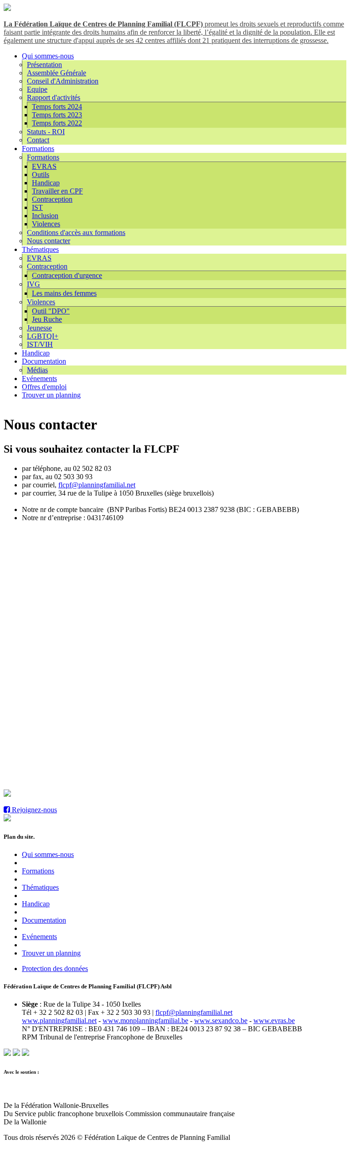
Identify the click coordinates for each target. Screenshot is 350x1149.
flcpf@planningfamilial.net (96, 485)
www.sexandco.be (220, 1020)
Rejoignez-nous (33, 810)
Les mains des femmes (64, 293)
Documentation (44, 361)
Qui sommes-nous (48, 56)
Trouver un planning (51, 395)
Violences (46, 224)
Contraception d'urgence (67, 275)
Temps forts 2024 (57, 106)
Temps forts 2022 (57, 123)
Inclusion (45, 215)
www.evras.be (274, 1020)
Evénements (39, 378)
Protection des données (55, 968)
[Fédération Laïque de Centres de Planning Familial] (7, 8)
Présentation (44, 64)
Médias (37, 370)
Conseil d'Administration (62, 81)
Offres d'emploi (44, 387)
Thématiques (40, 249)
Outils (40, 174)
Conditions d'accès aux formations (76, 232)
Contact (38, 140)
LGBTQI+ (42, 336)
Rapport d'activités (53, 97)
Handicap (46, 183)
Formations (38, 148)
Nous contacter (48, 241)
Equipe (37, 89)
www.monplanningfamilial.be (145, 1020)
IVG (33, 284)
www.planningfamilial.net (59, 1020)
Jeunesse (39, 328)
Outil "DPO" (51, 311)
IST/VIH (40, 344)
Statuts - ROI (46, 132)
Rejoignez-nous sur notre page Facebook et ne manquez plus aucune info (116, 794)
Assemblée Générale (56, 73)
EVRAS (44, 166)
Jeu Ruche (47, 319)
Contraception (52, 199)
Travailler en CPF (57, 191)
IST (37, 207)
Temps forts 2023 (57, 115)
